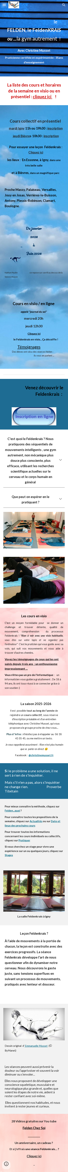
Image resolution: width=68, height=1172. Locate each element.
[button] (4, 5)
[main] (34, 27)
